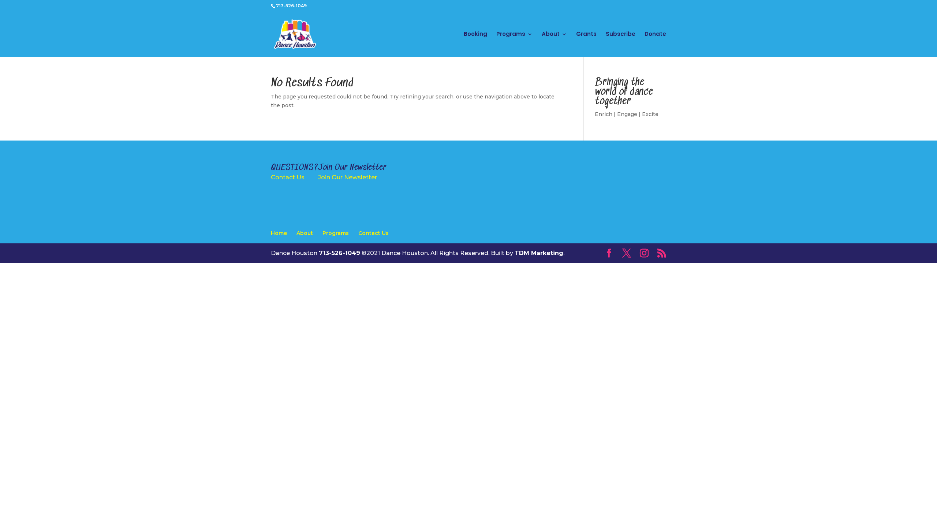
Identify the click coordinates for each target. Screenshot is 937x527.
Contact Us (288, 177)
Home (279, 233)
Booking (475, 34)
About (551, 34)
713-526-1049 (291, 5)
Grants (586, 34)
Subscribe (620, 34)
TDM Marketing (539, 253)
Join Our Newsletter (347, 177)
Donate (655, 34)
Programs (510, 34)
